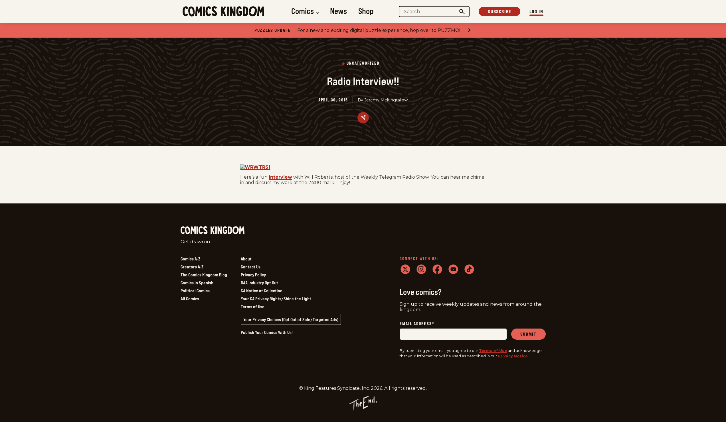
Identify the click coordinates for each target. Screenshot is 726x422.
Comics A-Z (190, 259)
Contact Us (250, 267)
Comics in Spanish (197, 283)
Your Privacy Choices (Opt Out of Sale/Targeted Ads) (290, 319)
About (246, 259)
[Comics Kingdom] (212, 230)
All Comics (190, 298)
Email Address (417, 323)
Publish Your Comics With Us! (267, 332)
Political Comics (195, 290)
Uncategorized (363, 63)
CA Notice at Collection (261, 290)
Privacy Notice (513, 356)
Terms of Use (252, 306)
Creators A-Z (192, 267)
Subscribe (499, 11)
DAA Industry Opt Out (259, 283)
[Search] (462, 12)
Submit (528, 334)
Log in (536, 11)
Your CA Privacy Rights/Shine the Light (276, 298)
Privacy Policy (253, 275)
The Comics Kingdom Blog (204, 275)
